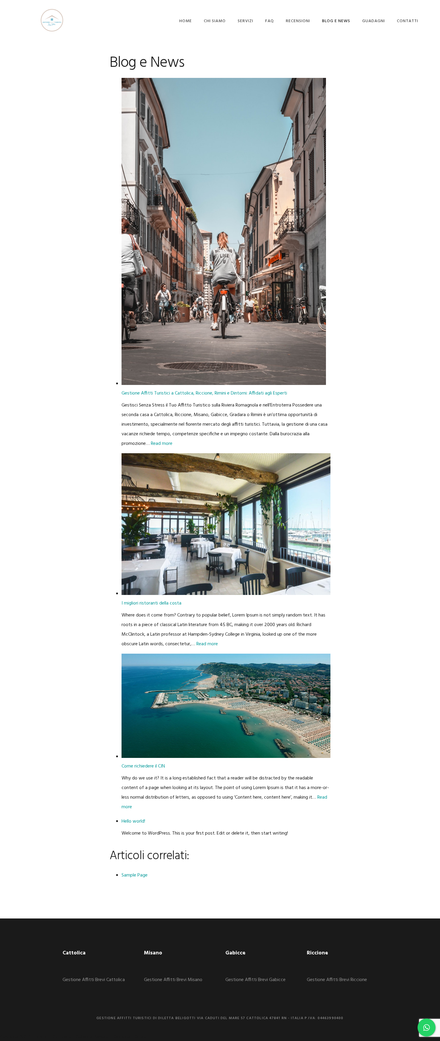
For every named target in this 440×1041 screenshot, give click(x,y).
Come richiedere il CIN (143, 766)
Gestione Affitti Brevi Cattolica (94, 980)
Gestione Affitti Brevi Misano (173, 980)
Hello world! (133, 821)
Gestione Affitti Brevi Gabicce (255, 980)
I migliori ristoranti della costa (151, 603)
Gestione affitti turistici (52, 20)
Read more (161, 444)
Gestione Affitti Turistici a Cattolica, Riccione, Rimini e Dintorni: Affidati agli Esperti (204, 393)
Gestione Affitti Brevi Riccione (337, 980)
